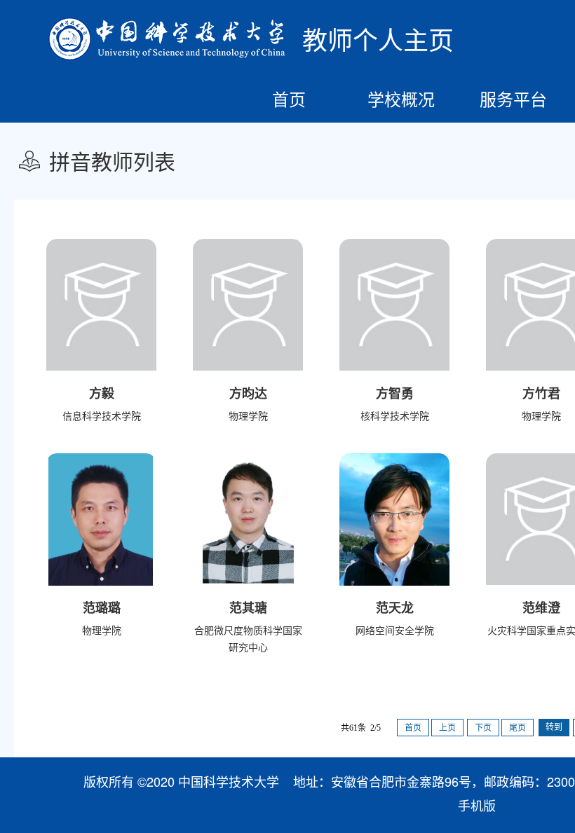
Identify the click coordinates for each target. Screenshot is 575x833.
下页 (483, 728)
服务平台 (513, 98)
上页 (447, 728)
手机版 (477, 805)
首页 (289, 98)
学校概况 (401, 98)
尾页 (517, 728)
